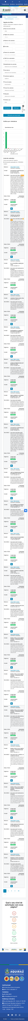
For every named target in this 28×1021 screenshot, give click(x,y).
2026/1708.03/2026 (14, 501)
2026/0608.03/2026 (14, 634)
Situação (6, 93)
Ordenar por (7, 99)
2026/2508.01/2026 (14, 167)
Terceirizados (7, 82)
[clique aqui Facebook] (12, 1015)
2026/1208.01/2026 (14, 533)
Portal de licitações (9, 18)
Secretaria (7, 70)
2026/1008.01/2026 (14, 567)
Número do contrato (9, 40)
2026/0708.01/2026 (14, 602)
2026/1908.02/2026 (14, 327)
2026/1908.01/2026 (14, 294)
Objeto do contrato (9, 34)
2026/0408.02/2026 (14, 854)
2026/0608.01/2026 (14, 670)
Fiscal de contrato (8, 88)
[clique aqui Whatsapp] (19, 1015)
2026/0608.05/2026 (14, 783)
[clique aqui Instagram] (16, 1015)
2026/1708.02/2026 (14, 468)
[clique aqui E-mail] (8, 1015)
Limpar (17, 108)
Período (6, 46)
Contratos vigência (9, 76)
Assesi (8, 1019)
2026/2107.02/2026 (14, 259)
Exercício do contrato (9, 28)
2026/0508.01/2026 (14, 820)
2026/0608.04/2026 (14, 706)
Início (4, 17)
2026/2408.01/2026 (14, 211)
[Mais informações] (11, 209)
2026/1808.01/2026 (14, 359)
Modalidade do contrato (10, 64)
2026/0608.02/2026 (14, 745)
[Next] (5, 894)
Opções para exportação (14, 115)
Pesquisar (7, 108)
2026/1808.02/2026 (14, 391)
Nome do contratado (9, 52)
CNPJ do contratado (9, 58)
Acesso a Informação (12, 17)
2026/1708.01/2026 (14, 424)
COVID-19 (23, 110)
